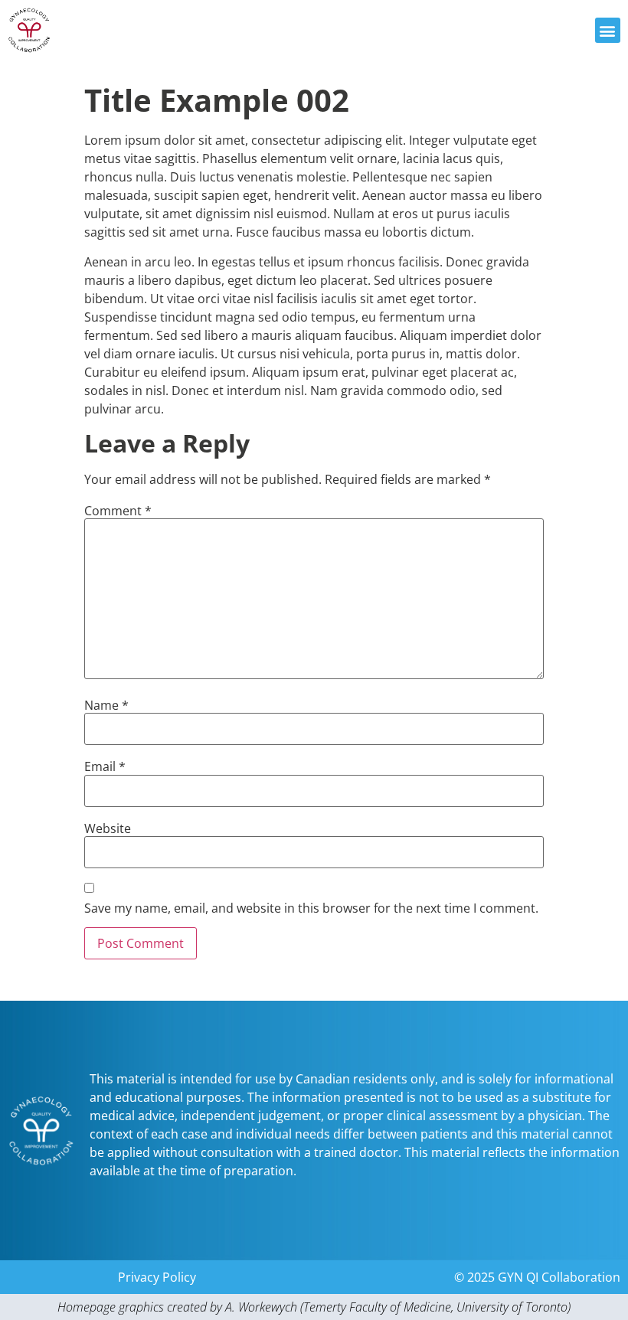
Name (106, 705)
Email (105, 766)
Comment (118, 511)
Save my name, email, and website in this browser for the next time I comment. (311, 908)
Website (107, 828)
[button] (607, 30)
